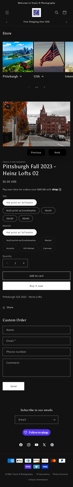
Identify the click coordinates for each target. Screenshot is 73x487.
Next (57, 152)
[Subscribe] (54, 420)
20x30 (9, 218)
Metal (50, 241)
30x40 (25, 218)
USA (37, 76)
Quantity (7, 256)
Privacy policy (43, 474)
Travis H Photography (22, 474)
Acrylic (12, 249)
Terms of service (60, 474)
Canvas (49, 249)
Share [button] (10, 307)
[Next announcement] (66, 22)
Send (13, 386)
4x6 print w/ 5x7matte (19, 202)
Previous (36, 152)
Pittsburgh (10, 76)
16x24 (48, 210)
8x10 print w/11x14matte (21, 210)
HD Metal (30, 249)
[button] (7, 12)
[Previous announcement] (6, 22)
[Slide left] (29, 87)
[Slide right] (44, 87)
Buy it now (36, 285)
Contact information (38, 479)
